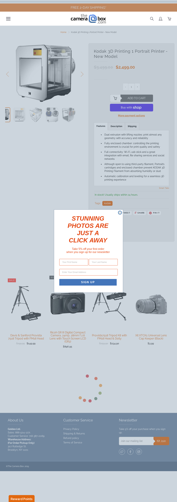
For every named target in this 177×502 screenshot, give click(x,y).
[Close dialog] (120, 212)
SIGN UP (88, 282)
